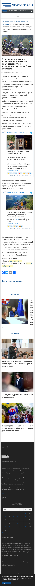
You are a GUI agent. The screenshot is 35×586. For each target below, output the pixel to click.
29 (25, 526)
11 (9, 520)
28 (21, 526)
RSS (3, 493)
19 (13, 523)
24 (5, 526)
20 (17, 523)
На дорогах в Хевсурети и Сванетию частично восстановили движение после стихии (15, 488)
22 (25, 523)
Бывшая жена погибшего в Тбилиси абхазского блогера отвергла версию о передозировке (15, 469)
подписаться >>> (15, 261)
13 (17, 520)
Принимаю (6, 583)
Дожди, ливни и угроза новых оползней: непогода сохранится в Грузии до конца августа (16, 483)
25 (9, 526)
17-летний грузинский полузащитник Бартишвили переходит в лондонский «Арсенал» (16, 478)
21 (21, 523)
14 (21, 520)
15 (25, 520)
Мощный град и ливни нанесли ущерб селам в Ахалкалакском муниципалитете (15, 474)
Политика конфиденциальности (25, 573)
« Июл (3, 533)
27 (17, 526)
